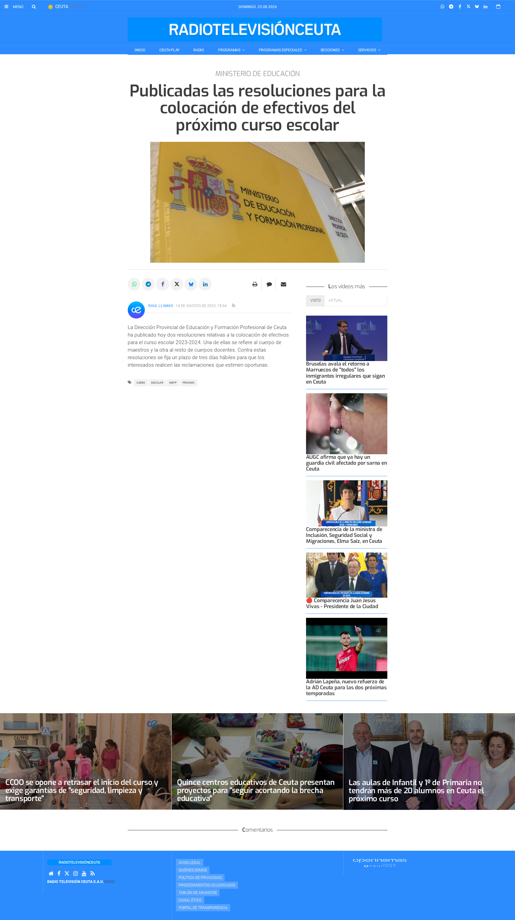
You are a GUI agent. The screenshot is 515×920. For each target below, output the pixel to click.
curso (141, 382)
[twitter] (66, 874)
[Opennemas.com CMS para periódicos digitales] (380, 863)
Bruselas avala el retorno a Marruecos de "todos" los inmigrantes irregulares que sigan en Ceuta (345, 372)
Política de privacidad (200, 877)
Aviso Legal (190, 862)
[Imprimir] (255, 284)
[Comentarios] (269, 284)
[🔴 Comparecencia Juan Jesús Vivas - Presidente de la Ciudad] (346, 575)
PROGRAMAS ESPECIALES (281, 50)
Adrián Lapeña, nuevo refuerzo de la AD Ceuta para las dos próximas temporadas (346, 687)
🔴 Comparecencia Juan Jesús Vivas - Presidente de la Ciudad (342, 603)
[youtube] (84, 874)
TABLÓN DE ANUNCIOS (198, 892)
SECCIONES (330, 50)
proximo (188, 382)
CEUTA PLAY (169, 50)
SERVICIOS (367, 50)
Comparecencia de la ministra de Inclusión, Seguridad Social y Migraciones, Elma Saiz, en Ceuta (344, 535)
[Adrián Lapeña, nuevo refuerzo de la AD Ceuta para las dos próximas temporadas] (346, 648)
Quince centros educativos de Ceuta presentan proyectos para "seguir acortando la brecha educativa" (256, 790)
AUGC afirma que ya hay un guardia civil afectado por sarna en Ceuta (346, 463)
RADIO (198, 50)
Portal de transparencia (203, 907)
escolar (157, 382)
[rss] (233, 305)
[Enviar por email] (283, 284)
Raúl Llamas (160, 306)
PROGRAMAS (229, 50)
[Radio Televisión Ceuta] (255, 29)
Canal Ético (190, 900)
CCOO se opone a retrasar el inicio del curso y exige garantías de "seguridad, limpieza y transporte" (81, 790)
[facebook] (58, 874)
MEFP (172, 382)
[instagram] (75, 874)
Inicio (140, 50)
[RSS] (92, 874)
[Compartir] (442, 6)
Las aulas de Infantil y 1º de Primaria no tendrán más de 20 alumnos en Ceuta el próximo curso (416, 791)
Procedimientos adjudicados (207, 885)
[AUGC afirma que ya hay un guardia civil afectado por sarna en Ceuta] (346, 423)
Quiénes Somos (193, 870)
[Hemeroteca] (498, 6)
